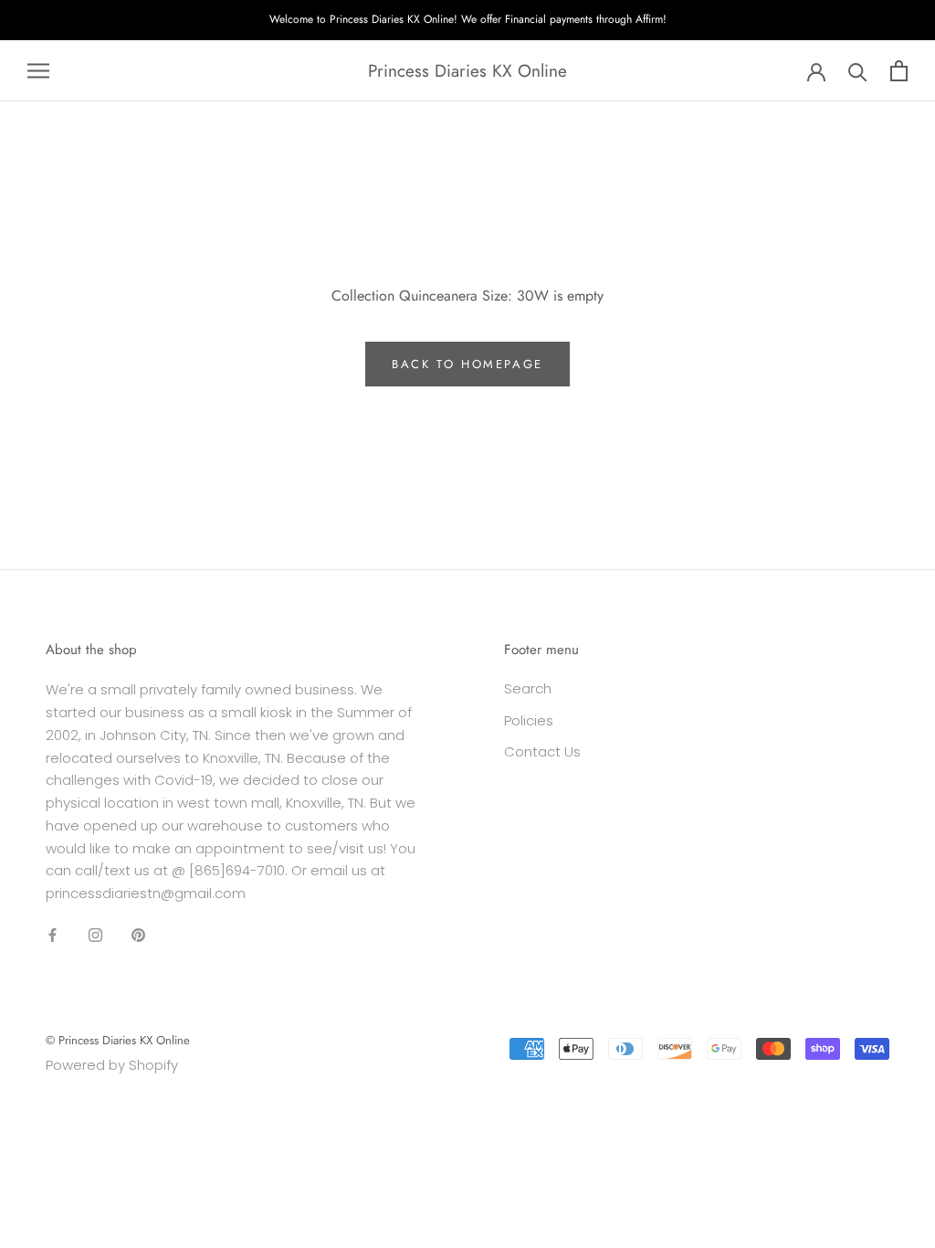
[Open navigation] (38, 71)
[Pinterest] (138, 935)
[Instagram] (95, 935)
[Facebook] (52, 935)
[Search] (857, 70)
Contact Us (542, 751)
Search (528, 688)
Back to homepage (467, 364)
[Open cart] (899, 70)
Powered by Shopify (112, 1064)
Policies (528, 720)
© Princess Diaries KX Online (118, 1040)
